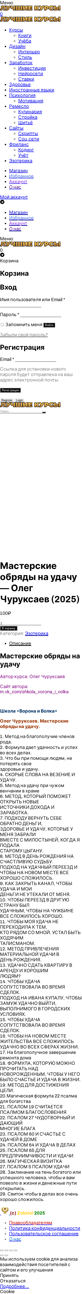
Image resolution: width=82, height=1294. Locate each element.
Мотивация (30, 100)
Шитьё (25, 122)
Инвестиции (32, 68)
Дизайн (17, 46)
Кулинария (30, 111)
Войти (49, 325)
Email (7, 359)
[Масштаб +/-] (15, 1250)
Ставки (26, 78)
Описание (20, 643)
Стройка (27, 117)
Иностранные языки (31, 89)
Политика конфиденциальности (44, 1228)
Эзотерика (20, 160)
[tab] (45, 643)
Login (19, 400)
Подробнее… (14, 1286)
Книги (24, 35)
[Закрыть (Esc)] (2, 1250)
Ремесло (19, 106)
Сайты (16, 127)
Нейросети (30, 73)
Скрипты (28, 133)
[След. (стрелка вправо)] (6, 1255)
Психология (22, 95)
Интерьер (29, 51)
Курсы (16, 29)
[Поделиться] (6, 1250)
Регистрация (10, 390)
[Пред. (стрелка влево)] (2, 1255)
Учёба (24, 40)
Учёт (23, 155)
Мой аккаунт (14, 196)
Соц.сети (28, 138)
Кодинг (26, 149)
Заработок (21, 62)
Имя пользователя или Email (32, 299)
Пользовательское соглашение (44, 1233)
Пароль (9, 314)
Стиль (25, 57)
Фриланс (19, 144)
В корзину (8, 628)
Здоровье (20, 84)
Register (6, 400)
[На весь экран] (11, 1250)
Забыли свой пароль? (24, 334)
